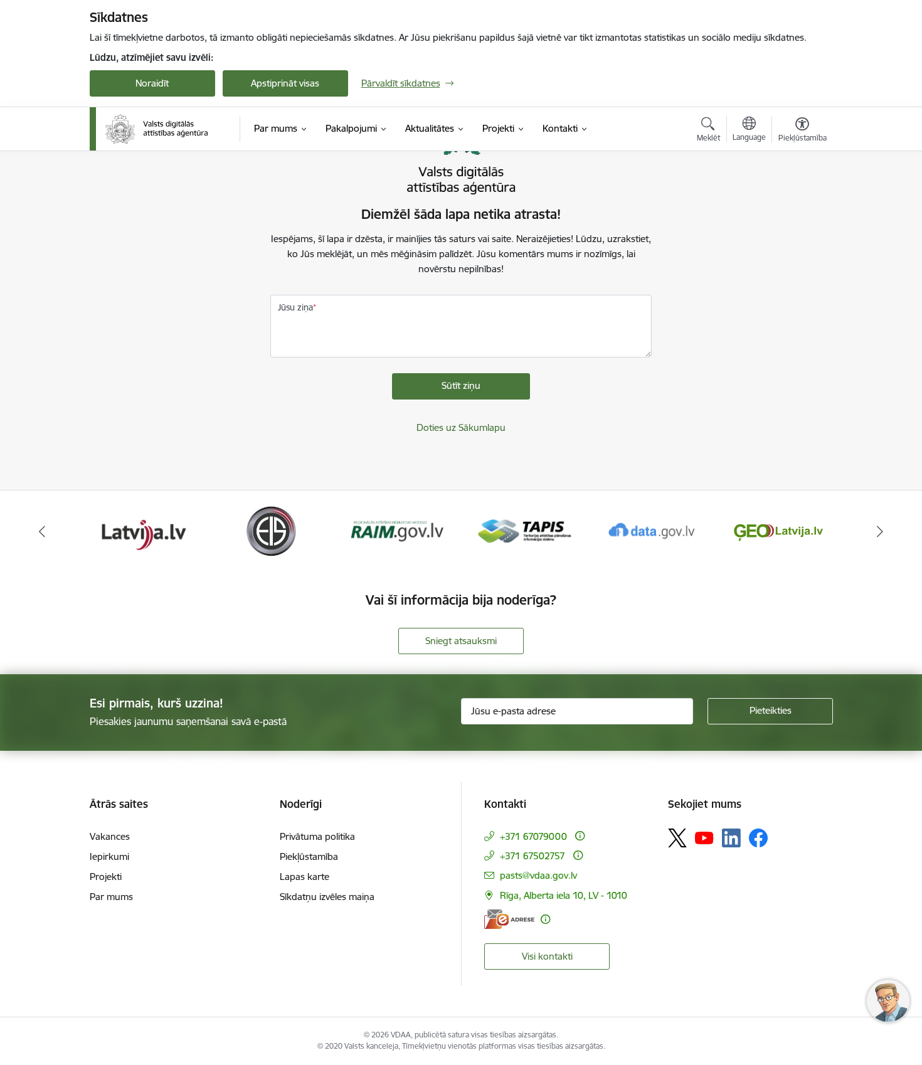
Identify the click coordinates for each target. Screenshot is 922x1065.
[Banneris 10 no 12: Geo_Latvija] (652, 530)
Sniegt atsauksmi (461, 641)
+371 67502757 (532, 856)
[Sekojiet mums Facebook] (758, 838)
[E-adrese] (509, 919)
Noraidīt (152, 83)
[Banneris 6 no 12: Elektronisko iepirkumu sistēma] (143, 530)
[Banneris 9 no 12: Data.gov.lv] (524, 530)
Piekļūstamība (309, 856)
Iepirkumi (109, 856)
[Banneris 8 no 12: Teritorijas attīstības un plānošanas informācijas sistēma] (397, 530)
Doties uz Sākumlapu (461, 427)
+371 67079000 (533, 836)
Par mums (111, 897)
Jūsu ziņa (295, 307)
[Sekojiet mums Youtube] (704, 837)
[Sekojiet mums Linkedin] (731, 838)
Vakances (110, 836)
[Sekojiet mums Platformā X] (677, 838)
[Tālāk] (880, 531)
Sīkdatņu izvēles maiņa (327, 897)
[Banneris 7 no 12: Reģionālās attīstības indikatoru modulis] (271, 530)
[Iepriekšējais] (42, 531)
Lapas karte (304, 876)
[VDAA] (156, 129)
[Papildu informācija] (580, 835)
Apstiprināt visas (285, 83)
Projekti (106, 876)
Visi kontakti (547, 956)
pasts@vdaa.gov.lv (538, 875)
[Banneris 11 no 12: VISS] (778, 530)
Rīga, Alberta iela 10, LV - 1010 (563, 895)
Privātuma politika (317, 836)
